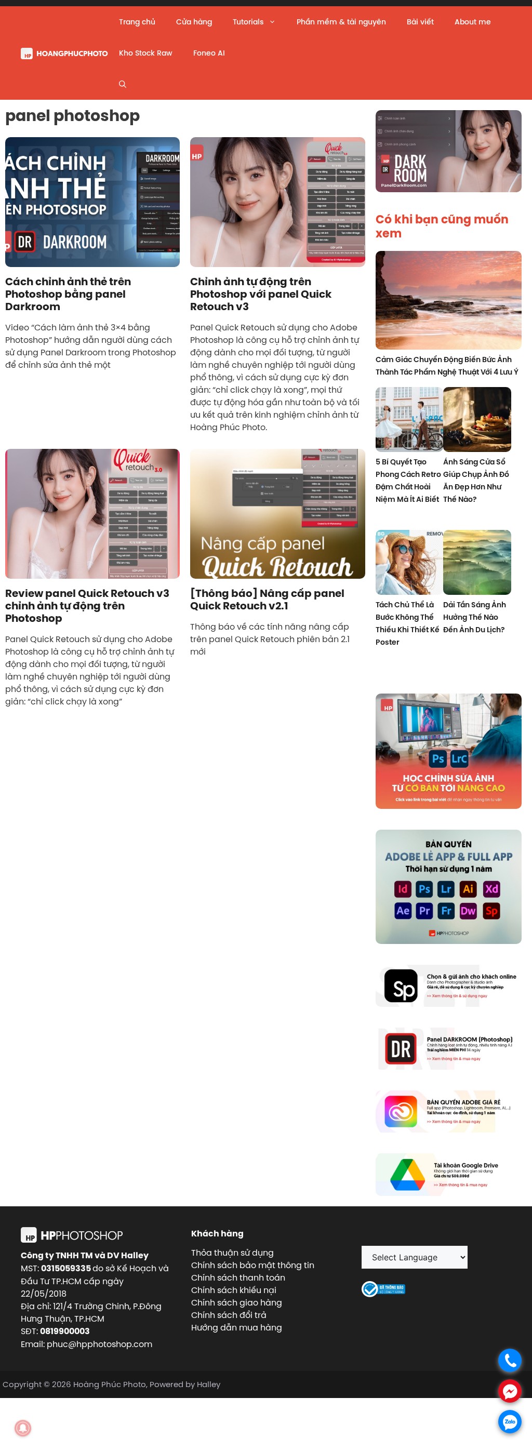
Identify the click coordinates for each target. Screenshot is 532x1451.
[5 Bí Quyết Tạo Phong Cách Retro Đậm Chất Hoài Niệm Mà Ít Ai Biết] (410, 421)
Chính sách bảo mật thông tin (252, 1265)
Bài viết (420, 22)
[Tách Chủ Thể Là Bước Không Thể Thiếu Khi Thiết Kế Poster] (410, 564)
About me (473, 22)
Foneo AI (209, 53)
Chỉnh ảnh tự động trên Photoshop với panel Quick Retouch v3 (260, 294)
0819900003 (65, 1331)
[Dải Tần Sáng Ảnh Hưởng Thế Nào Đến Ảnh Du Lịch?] (477, 564)
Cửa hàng (194, 22)
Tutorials (248, 22)
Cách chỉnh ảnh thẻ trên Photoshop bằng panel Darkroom (68, 294)
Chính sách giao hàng (236, 1302)
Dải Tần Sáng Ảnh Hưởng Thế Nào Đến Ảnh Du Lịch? (474, 617)
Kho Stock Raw (145, 53)
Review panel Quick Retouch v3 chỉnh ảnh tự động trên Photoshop (87, 606)
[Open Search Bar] (123, 84)
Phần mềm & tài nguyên (341, 22)
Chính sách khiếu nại (233, 1290)
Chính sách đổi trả (229, 1315)
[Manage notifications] (23, 1428)
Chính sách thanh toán (238, 1277)
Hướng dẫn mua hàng (236, 1327)
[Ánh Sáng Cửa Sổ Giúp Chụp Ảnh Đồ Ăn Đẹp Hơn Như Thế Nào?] (477, 421)
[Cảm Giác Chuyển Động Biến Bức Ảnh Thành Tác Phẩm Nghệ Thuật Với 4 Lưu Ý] (449, 302)
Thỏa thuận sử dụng (232, 1252)
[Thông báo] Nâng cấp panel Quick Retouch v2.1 (267, 600)
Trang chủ (137, 22)
